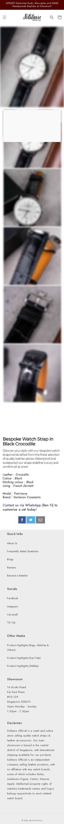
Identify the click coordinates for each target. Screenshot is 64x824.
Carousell (12, 614)
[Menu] (4, 17)
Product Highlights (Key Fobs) (24, 658)
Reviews (11, 567)
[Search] (52, 17)
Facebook (12, 598)
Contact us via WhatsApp (22, 505)
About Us (12, 543)
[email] (40, 519)
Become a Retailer (17, 575)
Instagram (12, 606)
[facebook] (22, 519)
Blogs (10, 559)
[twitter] (30, 519)
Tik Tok (11, 622)
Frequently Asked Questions (22, 551)
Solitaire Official (35, 820)
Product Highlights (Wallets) (23, 666)
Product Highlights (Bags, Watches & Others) (28, 647)
